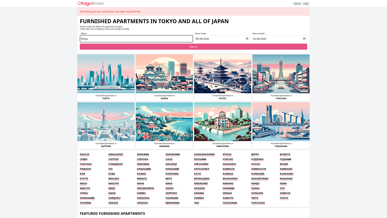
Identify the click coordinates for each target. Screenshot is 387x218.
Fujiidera (257, 159)
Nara (283, 183)
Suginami (172, 198)
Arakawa (143, 154)
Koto (197, 173)
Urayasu (142, 203)
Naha (140, 183)
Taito (254, 198)
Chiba (83, 159)
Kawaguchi (258, 169)
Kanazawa (172, 169)
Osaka (255, 188)
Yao (196, 203)
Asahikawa (173, 154)
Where (84, 33)
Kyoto (84, 178)
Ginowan (143, 164)
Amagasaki (115, 154)
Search (193, 46)
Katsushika (201, 169)
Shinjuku (114, 198)
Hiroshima (201, 164)
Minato (142, 178)
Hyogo (255, 164)
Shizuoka (143, 198)
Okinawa (228, 188)
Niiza (111, 188)
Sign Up (297, 3)
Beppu (255, 154)
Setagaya (257, 193)
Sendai (227, 193)
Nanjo (255, 183)
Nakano (228, 183)
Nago (83, 183)
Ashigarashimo (204, 154)
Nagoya (113, 183)
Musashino (230, 178)
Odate (170, 188)
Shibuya (285, 193)
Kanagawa (144, 169)
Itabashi (85, 169)
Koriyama (172, 173)
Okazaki (199, 188)
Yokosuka (258, 203)
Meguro (113, 178)
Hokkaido (229, 164)
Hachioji (171, 164)
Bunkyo (285, 154)
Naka (169, 183)
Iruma (284, 164)
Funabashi (115, 164)
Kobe (111, 173)
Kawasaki (286, 169)
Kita (82, 173)
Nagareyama (259, 178)
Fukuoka (86, 164)
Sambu (141, 193)
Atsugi (227, 154)
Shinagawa (87, 198)
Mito (169, 178)
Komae (141, 173)
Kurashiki (286, 173)
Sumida (199, 198)
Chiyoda (142, 159)
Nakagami (201, 183)
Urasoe (113, 203)
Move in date (200, 33)
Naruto (85, 188)
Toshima (85, 203)
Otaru (84, 193)
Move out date (258, 33)
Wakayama (172, 203)
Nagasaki (286, 178)
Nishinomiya (145, 188)
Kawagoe (229, 169)
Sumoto (228, 198)
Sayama (199, 193)
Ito (110, 169)
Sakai (112, 193)
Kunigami (257, 173)
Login (306, 3)
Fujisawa (285, 159)
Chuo (169, 159)
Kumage (228, 173)
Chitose (113, 159)
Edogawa (200, 159)
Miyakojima (202, 178)
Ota (282, 188)
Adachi (84, 154)
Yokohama (230, 203)
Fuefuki (228, 159)
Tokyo (284, 198)
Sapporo (171, 193)
